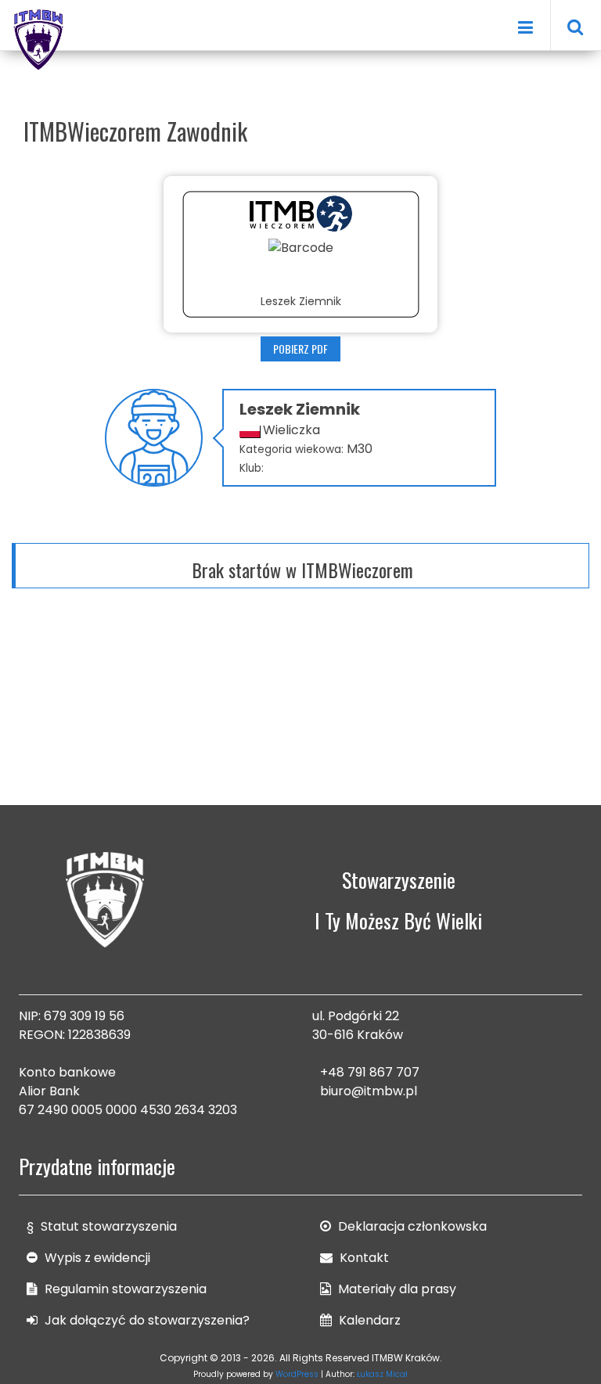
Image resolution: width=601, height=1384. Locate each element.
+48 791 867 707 (369, 1072)
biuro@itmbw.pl (368, 1091)
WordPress (296, 1374)
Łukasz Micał (382, 1374)
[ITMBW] (39, 37)
